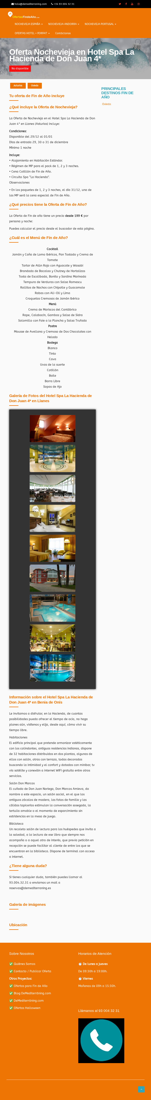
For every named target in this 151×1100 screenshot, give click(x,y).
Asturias (18, 85)
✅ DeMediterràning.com (26, 1000)
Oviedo (34, 85)
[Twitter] (120, 4)
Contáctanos (63, 33)
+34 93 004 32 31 (63, 4)
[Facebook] (126, 4)
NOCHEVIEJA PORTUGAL (99, 24)
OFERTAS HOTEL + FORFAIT (31, 33)
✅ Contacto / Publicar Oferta (30, 971)
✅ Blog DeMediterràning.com (30, 993)
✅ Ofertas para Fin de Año (28, 986)
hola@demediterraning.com (30, 4)
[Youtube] (132, 4)
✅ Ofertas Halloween (24, 1008)
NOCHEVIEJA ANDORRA (62, 24)
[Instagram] (138, 4)
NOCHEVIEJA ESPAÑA (28, 24)
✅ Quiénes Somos (22, 964)
